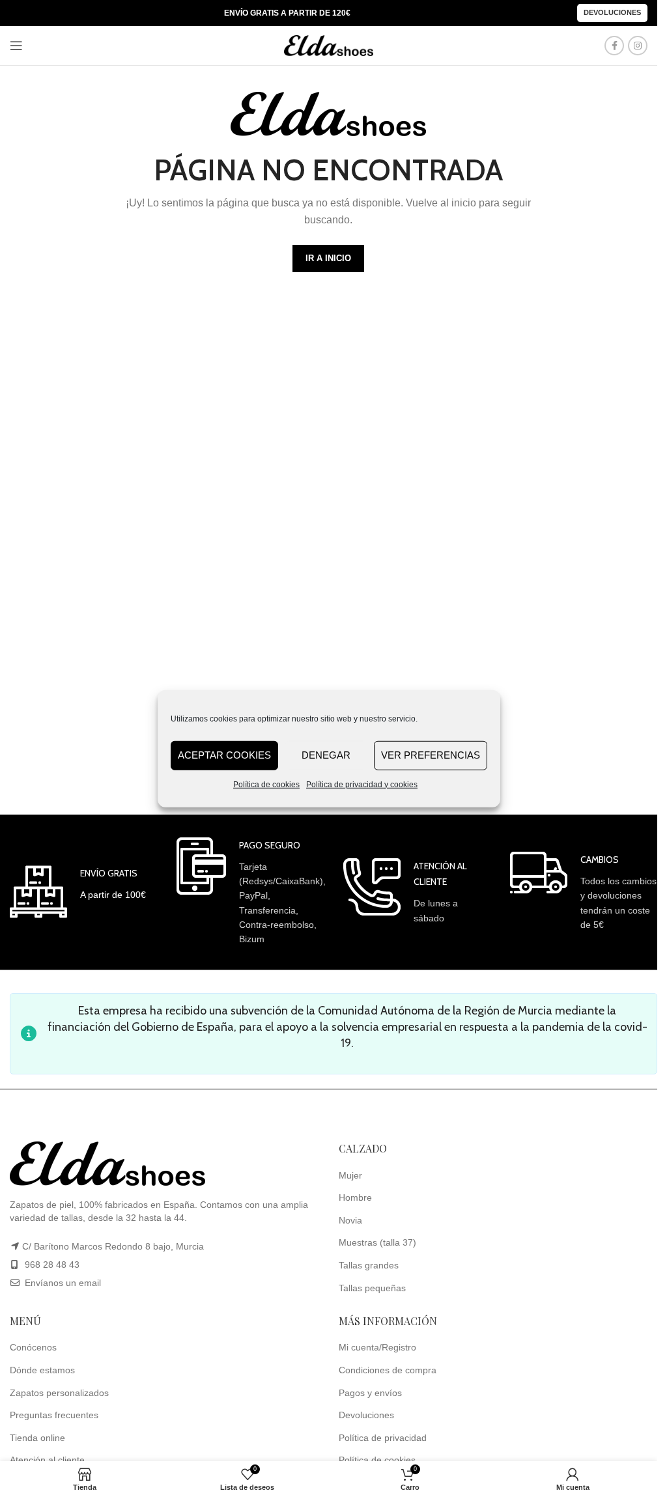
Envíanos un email (61, 1283)
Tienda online (37, 1438)
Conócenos (33, 1347)
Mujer (350, 1175)
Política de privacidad (383, 1438)
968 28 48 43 (52, 1264)
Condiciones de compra (387, 1370)
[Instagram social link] (637, 45)
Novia (350, 1220)
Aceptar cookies (224, 755)
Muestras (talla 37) (377, 1242)
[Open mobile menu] (16, 46)
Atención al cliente (47, 1460)
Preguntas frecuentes (54, 1415)
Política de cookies (266, 784)
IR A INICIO (328, 258)
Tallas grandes (369, 1265)
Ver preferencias (430, 755)
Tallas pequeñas (372, 1288)
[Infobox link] (78, 891)
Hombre (355, 1197)
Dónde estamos (42, 1370)
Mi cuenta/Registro (377, 1347)
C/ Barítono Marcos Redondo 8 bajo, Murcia (113, 1246)
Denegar (326, 755)
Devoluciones (612, 12)
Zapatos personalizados (59, 1393)
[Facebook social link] (614, 45)
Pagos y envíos (370, 1393)
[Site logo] (329, 45)
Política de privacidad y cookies (362, 784)
